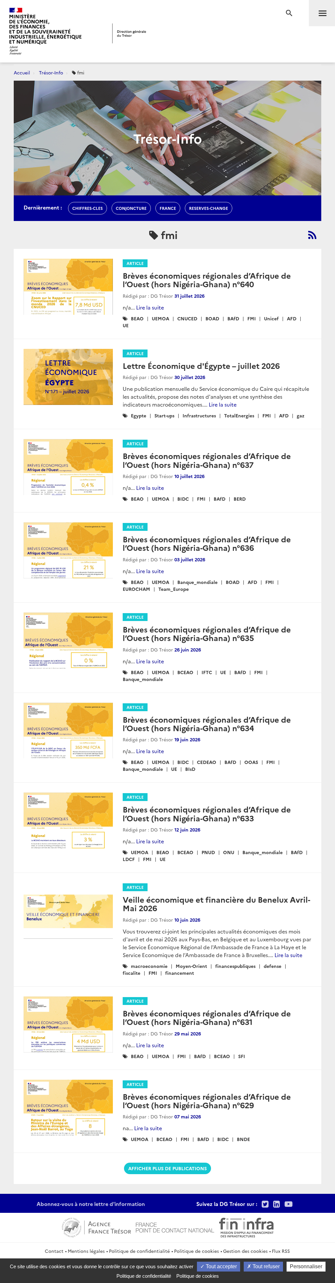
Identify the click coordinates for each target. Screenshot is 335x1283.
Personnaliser (306, 1266)
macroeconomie (149, 966)
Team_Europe (173, 589)
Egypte (138, 415)
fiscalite (131, 973)
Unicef (271, 318)
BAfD (233, 318)
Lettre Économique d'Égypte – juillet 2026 (201, 365)
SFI (241, 1056)
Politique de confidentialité (139, 1251)
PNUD (208, 852)
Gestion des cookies (245, 1251)
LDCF (129, 859)
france (168, 208)
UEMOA (160, 318)
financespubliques (235, 966)
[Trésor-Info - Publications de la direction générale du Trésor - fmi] (312, 235)
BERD (240, 498)
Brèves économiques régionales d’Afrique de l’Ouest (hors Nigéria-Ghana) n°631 (207, 1017)
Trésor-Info (51, 72)
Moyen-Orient (191, 966)
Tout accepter (220, 1266)
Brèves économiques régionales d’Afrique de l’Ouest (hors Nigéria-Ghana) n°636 (207, 543)
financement (179, 973)
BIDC (183, 498)
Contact (54, 1251)
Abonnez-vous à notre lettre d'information (91, 1203)
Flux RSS (281, 1251)
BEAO (137, 318)
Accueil (22, 72)
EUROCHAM (136, 589)
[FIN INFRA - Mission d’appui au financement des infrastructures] (246, 1226)
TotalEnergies (239, 415)
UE (126, 325)
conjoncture (131, 208)
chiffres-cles (87, 208)
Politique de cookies (196, 1251)
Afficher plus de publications (167, 1168)
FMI (251, 318)
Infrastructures (199, 415)
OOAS (251, 762)
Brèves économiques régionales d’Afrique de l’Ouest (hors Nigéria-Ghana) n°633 (207, 813)
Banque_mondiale (197, 582)
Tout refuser (265, 1266)
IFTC (207, 672)
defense (272, 966)
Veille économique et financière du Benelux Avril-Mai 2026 (216, 903)
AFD (291, 318)
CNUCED (187, 318)
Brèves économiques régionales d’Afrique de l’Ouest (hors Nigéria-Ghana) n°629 (207, 1100)
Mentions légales (86, 1251)
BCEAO (185, 672)
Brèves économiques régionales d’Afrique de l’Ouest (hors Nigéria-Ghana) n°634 (207, 723)
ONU (228, 852)
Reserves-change (208, 208)
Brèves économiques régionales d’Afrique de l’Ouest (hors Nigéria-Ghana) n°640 (207, 279)
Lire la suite (150, 307)
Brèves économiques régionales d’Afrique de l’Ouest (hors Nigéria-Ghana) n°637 (207, 460)
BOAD (212, 318)
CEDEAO (206, 762)
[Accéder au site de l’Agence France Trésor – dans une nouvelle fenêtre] (96, 1226)
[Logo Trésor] (129, 33)
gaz (300, 415)
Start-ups (164, 415)
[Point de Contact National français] (175, 1226)
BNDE (243, 1139)
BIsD (190, 769)
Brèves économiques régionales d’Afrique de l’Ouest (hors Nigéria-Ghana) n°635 (207, 633)
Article (135, 263)
